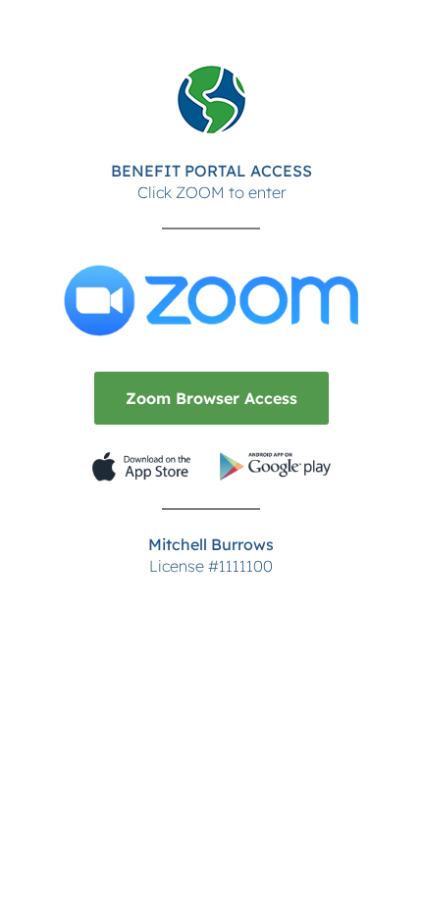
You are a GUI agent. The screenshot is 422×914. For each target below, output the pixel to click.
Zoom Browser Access (211, 398)
